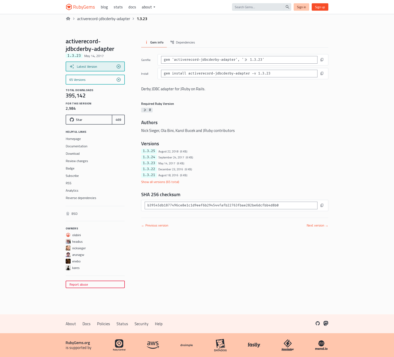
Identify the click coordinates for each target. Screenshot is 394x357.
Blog (104, 7)
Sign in (301, 7)
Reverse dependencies (81, 197)
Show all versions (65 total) (160, 181)
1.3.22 (149, 169)
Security (141, 324)
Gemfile (146, 60)
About (71, 324)
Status (122, 324)
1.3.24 (149, 157)
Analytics (72, 190)
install (144, 73)
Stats (118, 7)
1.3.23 (149, 163)
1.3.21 (149, 175)
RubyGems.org (78, 343)
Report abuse (78, 284)
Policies (103, 324)
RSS (68, 183)
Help (159, 324)
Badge (70, 168)
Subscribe (72, 175)
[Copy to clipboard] (322, 60)
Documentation (76, 146)
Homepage (73, 138)
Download (73, 153)
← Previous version (154, 225)
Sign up (320, 7)
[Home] (68, 18)
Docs (132, 7)
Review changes (77, 160)
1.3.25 (149, 151)
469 (118, 119)
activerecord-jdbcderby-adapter (103, 19)
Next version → (317, 225)
